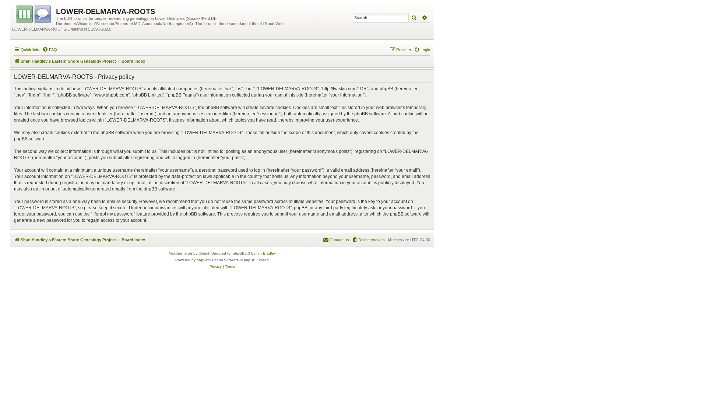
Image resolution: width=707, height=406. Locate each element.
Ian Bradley (266, 253)
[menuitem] (49, 49)
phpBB (202, 260)
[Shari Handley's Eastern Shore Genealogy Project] (34, 13)
